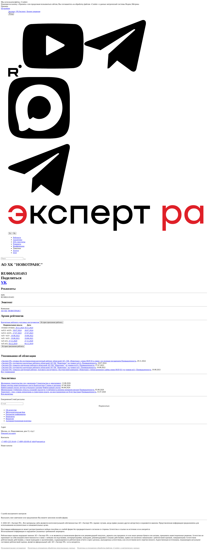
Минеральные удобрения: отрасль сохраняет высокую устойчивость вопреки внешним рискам (40, 390)
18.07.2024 (17, 330)
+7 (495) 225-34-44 (8, 441)
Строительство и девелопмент (48, 383)
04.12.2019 (13, 344)
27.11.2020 (13, 341)
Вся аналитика (7, 394)
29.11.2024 (20, 328)
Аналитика (17, 240)
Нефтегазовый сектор (52, 388)
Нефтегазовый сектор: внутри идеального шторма (21, 388)
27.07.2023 (17, 333)
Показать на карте (8, 433)
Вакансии (10, 419)
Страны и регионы (53, 385)
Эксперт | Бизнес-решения (29, 11)
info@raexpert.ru (38, 441)
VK (4, 282)
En (10, 233)
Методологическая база (15, 412)
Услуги (16, 250)
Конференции (18, 246)
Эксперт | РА (13, 11)
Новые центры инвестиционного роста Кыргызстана (23, 385)
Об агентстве (11, 410)
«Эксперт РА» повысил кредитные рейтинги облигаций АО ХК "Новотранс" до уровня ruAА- (40, 365)
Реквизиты (10, 416)
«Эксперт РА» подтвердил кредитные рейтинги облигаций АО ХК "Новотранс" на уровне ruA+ (41, 367)
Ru (14, 233)
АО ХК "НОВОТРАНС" (11, 311)
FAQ (15, 253)
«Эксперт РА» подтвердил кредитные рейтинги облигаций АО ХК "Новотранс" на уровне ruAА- (41, 363)
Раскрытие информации (16, 414)
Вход (11, 14)
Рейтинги (17, 238)
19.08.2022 (15, 336)
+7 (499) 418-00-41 (24, 441)
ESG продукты (19, 242)
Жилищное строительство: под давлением (18, 383)
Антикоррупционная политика (18, 421)
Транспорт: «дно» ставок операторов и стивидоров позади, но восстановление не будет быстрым (41, 392)
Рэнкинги (17, 244)
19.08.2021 (15, 338)
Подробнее (5, 8)
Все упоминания (8, 372)
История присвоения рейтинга (51, 322)
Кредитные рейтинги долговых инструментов (20, 322)
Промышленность (128, 361)
